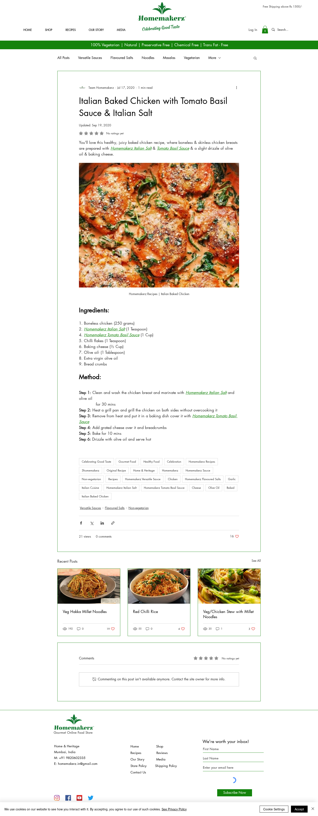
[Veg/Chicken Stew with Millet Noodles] (229, 586)
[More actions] (236, 87)
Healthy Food (151, 462)
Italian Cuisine (90, 488)
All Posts (63, 58)
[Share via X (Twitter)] (92, 523)
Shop (159, 746)
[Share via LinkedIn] (102, 523)
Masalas (169, 58)
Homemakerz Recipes (202, 462)
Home (143, 746)
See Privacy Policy (174, 809)
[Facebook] (68, 798)
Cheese (196, 488)
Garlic (232, 479)
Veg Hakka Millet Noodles (85, 611)
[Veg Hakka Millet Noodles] (89, 586)
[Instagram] (57, 798)
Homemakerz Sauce (198, 470)
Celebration (174, 462)
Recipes (113, 479)
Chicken (173, 479)
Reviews (162, 753)
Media (155, 759)
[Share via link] (113, 523)
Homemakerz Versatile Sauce (143, 479)
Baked (230, 488)
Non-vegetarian (91, 479)
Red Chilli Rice (145, 611)
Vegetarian (192, 58)
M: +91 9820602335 (69, 758)
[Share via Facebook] (81, 523)
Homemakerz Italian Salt (121, 488)
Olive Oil (213, 488)
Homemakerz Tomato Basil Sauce (164, 488)
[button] (265, 29)
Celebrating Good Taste (96, 462)
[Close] (312, 809)
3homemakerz (90, 470)
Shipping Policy (166, 766)
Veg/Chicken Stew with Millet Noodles (228, 614)
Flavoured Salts (122, 58)
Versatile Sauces (90, 58)
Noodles (148, 58)
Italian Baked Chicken (95, 496)
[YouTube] (79, 798)
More (212, 58)
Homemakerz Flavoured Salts (203, 479)
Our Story (137, 759)
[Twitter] (90, 798)
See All (256, 561)
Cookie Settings (274, 809)
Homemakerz (170, 470)
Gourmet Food (127, 462)
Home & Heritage (144, 470)
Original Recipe (116, 470)
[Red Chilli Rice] (159, 586)
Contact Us (138, 772)
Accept (299, 809)
